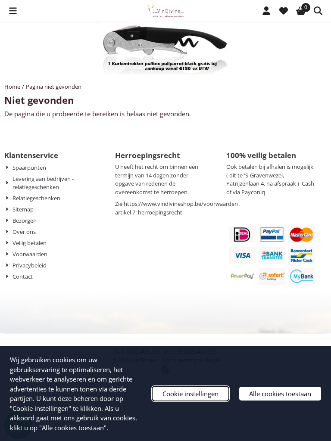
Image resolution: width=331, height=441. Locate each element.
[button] (13, 10)
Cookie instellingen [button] (190, 393)
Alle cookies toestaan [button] (280, 393)
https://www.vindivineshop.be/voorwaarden (181, 204)
